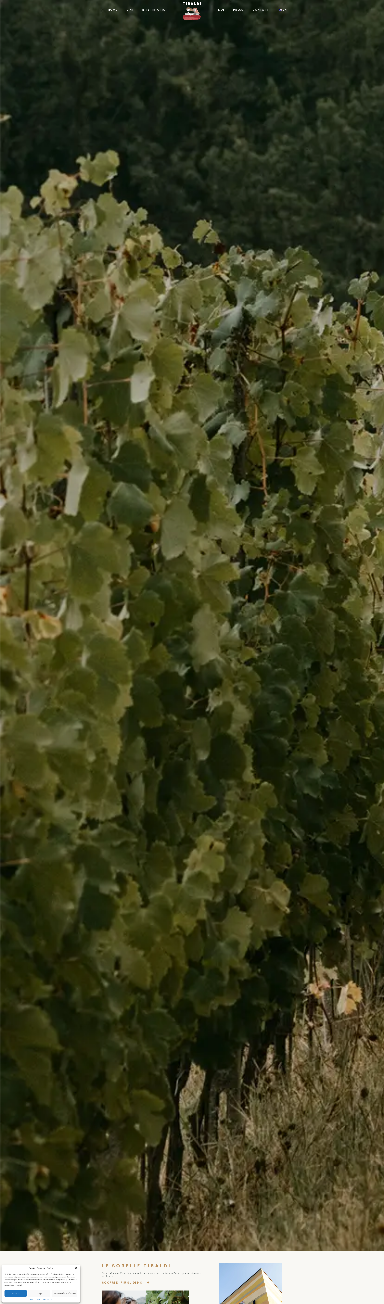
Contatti (261, 10)
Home (112, 10)
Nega (39, 1293)
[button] (75, 1268)
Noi (221, 10)
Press (238, 10)
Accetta (16, 1293)
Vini (129, 10)
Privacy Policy (35, 1299)
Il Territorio (154, 10)
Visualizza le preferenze (65, 1293)
